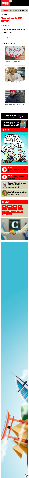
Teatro (15, 206)
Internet (20, 211)
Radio (15, 209)
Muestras (5, 211)
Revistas (4, 209)
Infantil (4, 214)
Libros (15, 211)
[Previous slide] (3, 361)
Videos (4, 206)
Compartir (4, 38)
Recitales (10, 209)
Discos (9, 214)
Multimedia (4, 14)
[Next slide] (26, 361)
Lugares (10, 211)
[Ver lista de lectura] (26, 475)
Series (20, 206)
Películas (20, 209)
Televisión (10, 206)
